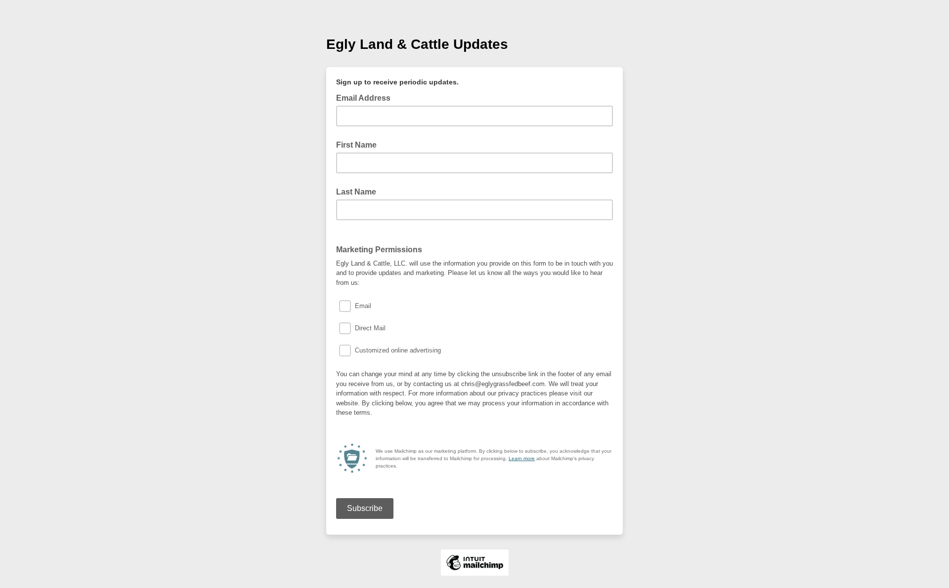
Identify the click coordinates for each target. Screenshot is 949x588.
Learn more (522, 458)
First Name (356, 145)
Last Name (356, 192)
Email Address (366, 97)
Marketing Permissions (379, 249)
